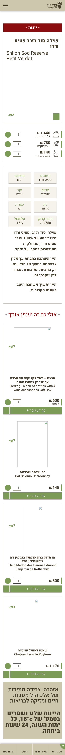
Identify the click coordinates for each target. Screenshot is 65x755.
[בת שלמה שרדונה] (8, 488)
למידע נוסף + (36, 410)
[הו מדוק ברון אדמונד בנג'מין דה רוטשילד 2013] (8, 581)
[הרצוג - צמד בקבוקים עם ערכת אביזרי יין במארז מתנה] (8, 402)
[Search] (20, 747)
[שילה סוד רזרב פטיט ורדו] (8, 135)
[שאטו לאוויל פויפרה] (8, 666)
